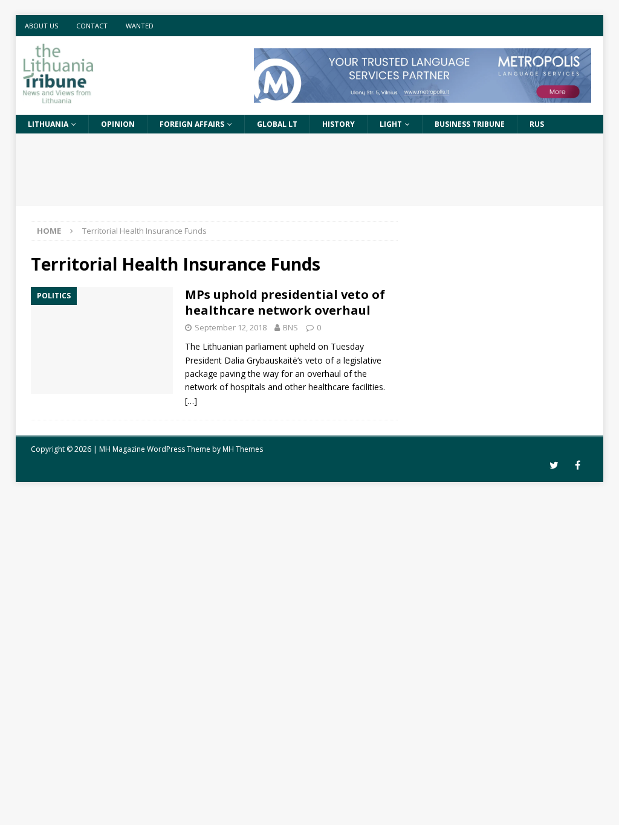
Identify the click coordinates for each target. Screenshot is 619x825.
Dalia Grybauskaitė (260, 360)
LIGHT (391, 124)
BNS (290, 327)
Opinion (118, 124)
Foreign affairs (192, 124)
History (338, 124)
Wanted (140, 25)
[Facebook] (577, 465)
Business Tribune (470, 124)
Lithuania (48, 124)
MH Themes (242, 449)
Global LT (277, 124)
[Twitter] (554, 465)
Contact (92, 25)
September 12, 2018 (231, 327)
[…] (191, 400)
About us (41, 25)
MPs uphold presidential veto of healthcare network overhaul (285, 302)
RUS (537, 124)
